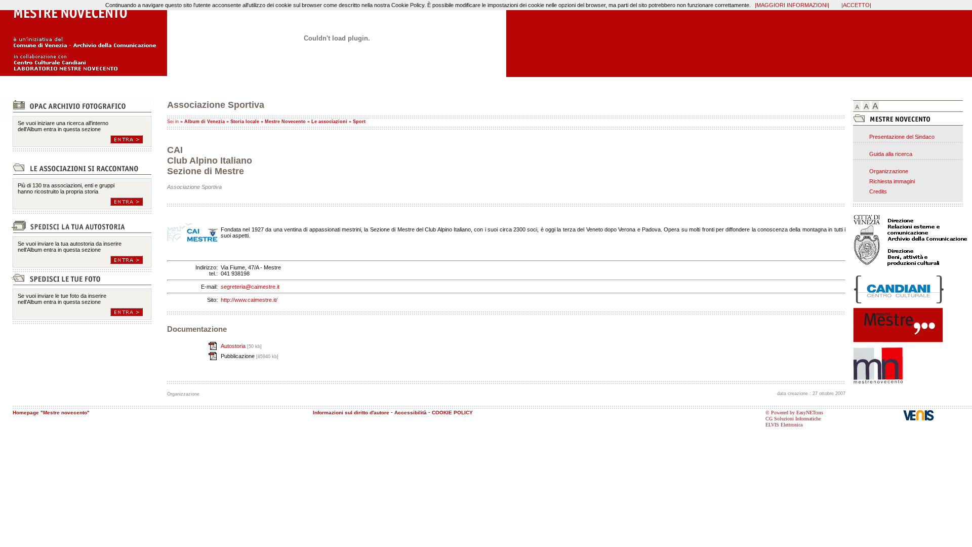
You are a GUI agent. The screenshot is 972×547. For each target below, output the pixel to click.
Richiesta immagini (892, 181)
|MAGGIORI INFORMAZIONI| (792, 5)
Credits (878, 191)
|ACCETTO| (856, 5)
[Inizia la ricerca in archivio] (130, 139)
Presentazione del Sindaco (902, 137)
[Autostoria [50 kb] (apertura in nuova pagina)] (192, 346)
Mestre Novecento (285, 121)
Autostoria (234, 346)
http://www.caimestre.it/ (249, 300)
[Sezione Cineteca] (130, 202)
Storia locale (244, 121)
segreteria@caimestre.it (250, 287)
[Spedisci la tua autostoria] (130, 260)
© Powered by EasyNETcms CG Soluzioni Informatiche (794, 415)
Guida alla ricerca (890, 154)
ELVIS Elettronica (783, 424)
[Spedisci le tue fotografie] (130, 312)
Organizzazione (888, 171)
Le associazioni (329, 121)
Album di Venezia (204, 121)
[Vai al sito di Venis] (937, 415)
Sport (359, 121)
